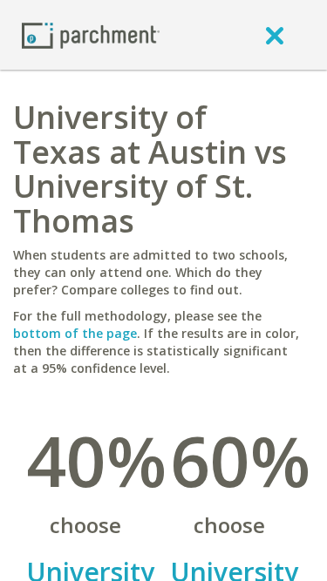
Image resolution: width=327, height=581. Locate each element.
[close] (274, 34)
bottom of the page (75, 333)
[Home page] (91, 34)
